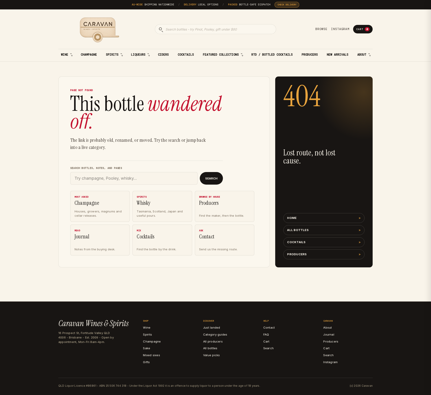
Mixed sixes (151, 355)
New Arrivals (337, 55)
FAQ (266, 334)
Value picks (211, 355)
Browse (321, 29)
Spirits (112, 55)
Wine (64, 55)
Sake (146, 348)
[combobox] (215, 29)
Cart (362, 29)
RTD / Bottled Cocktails (272, 55)
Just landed (211, 327)
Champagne (89, 55)
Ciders (163, 55)
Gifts (146, 362)
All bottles (297, 230)
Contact (269, 327)
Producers (310, 55)
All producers (213, 341)
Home (292, 218)
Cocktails (186, 55)
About (361, 55)
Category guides (215, 334)
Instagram (340, 29)
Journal (328, 334)
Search (211, 178)
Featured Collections (221, 55)
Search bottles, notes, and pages (96, 168)
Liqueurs (138, 55)
